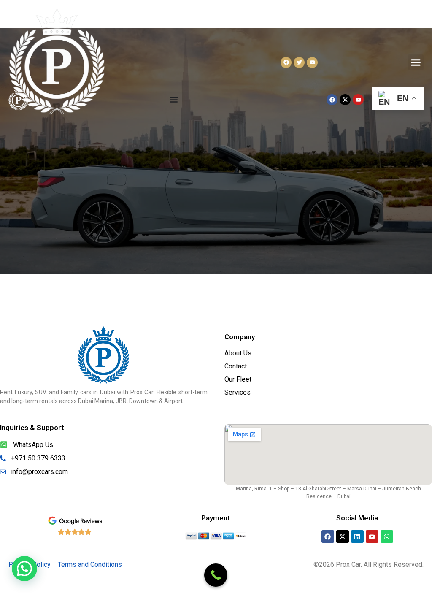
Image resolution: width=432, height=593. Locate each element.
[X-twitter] (342, 536)
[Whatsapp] (387, 536)
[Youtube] (372, 536)
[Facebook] (327, 536)
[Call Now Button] (215, 575)
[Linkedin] (357, 536)
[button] (416, 62)
